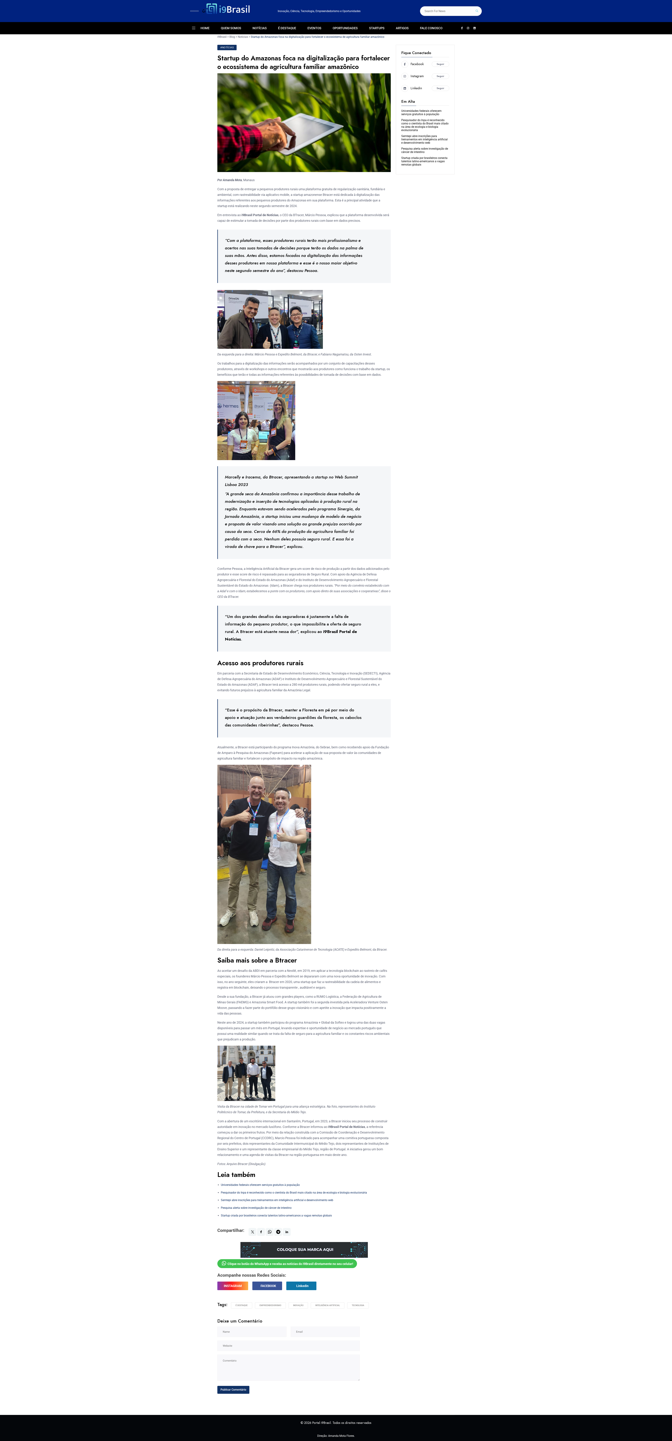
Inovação (298, 1305)
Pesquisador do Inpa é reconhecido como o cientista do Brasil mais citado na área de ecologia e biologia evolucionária (294, 1192)
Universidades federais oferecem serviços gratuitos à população (260, 1185)
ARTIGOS (402, 28)
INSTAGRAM (233, 1286)
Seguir (440, 64)
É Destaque (242, 1305)
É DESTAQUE (287, 28)
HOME (205, 28)
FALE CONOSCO (431, 28)
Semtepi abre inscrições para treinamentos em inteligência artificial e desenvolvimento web (277, 1200)
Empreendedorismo (270, 1305)
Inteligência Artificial (327, 1305)
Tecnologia (358, 1305)
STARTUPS (376, 28)
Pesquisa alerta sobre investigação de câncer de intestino (256, 1207)
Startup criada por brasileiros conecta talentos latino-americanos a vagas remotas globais (276, 1215)
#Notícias (227, 47)
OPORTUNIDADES (345, 28)
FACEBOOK (268, 1286)
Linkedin (302, 1286)
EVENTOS (314, 28)
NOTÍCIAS (260, 28)
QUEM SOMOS (231, 28)
